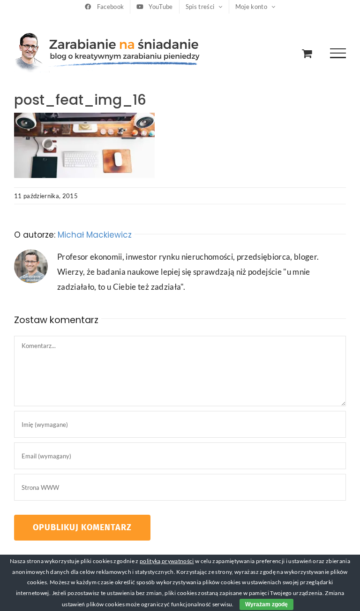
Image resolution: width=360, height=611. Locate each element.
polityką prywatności (167, 561)
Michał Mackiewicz (95, 234)
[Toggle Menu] (338, 53)
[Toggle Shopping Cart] (307, 53)
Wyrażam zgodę (266, 604)
